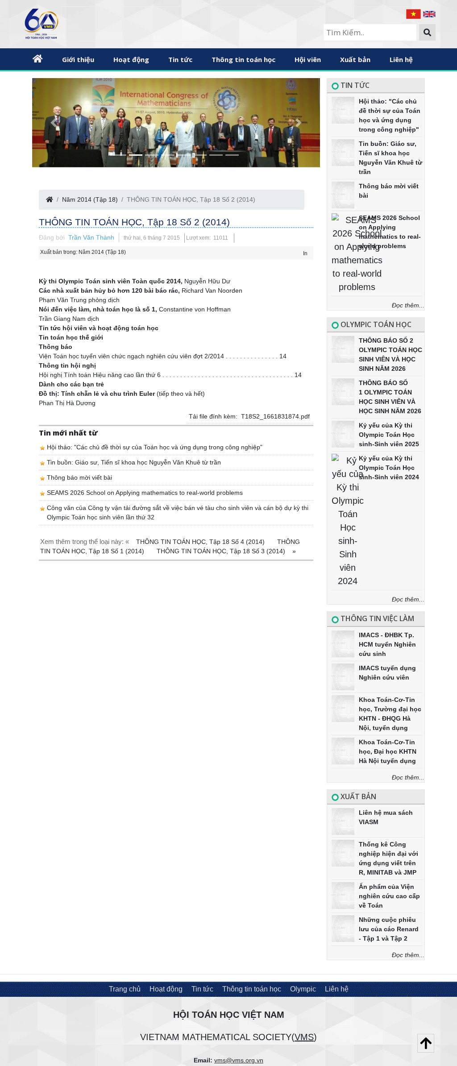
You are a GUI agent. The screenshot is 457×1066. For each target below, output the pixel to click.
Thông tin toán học (243, 59)
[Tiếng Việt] (414, 13)
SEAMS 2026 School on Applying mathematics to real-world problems (145, 492)
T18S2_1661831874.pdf (275, 416)
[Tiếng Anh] (429, 13)
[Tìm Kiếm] (427, 32)
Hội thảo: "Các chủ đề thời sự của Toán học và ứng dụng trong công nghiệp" (154, 447)
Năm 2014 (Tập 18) (90, 199)
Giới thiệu (78, 59)
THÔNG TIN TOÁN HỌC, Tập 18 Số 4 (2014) (201, 541)
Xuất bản (355, 59)
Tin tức (180, 59)
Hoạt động (131, 59)
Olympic (303, 989)
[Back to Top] (425, 1043)
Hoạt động (166, 989)
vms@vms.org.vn (238, 1060)
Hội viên (308, 59)
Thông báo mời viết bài (79, 477)
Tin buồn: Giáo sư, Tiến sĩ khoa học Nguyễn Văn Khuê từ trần (134, 462)
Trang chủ (125, 989)
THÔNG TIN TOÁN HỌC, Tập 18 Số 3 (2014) (222, 551)
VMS (304, 1037)
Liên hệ (401, 59)
